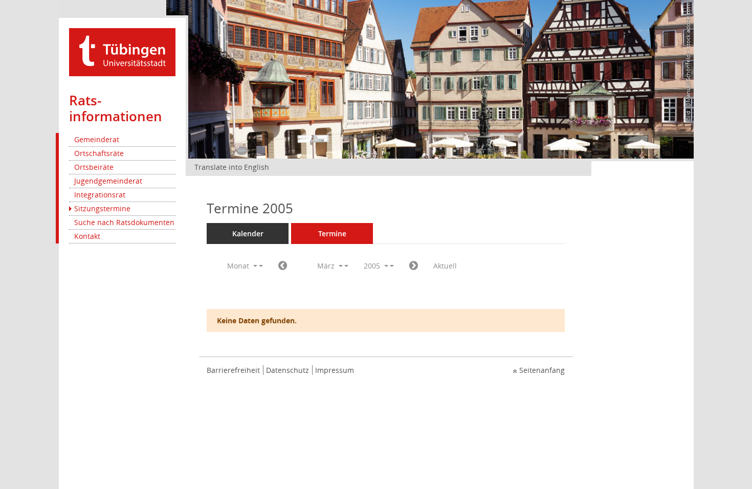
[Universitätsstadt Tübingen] (122, 51)
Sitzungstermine (102, 208)
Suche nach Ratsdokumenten (124, 222)
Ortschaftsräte (99, 153)
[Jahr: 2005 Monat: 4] (414, 266)
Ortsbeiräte (94, 167)
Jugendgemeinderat (108, 181)
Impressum (334, 370)
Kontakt (87, 236)
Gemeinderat (96, 139)
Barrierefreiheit (233, 370)
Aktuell (445, 266)
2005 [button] (373, 266)
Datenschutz (287, 370)
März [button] (327, 266)
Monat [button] (239, 266)
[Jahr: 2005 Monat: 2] (283, 266)
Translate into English (231, 167)
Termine (332, 233)
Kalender (247, 233)
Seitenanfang (542, 370)
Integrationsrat (99, 194)
